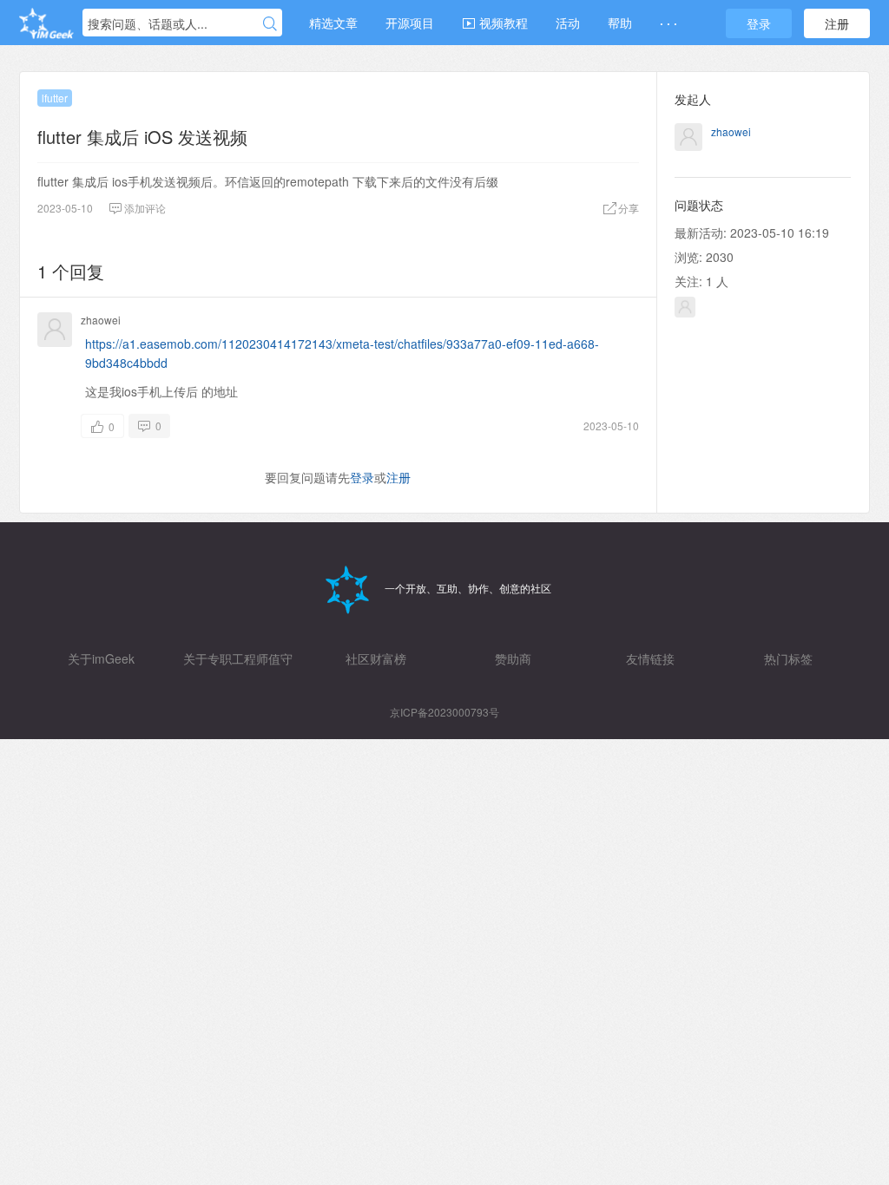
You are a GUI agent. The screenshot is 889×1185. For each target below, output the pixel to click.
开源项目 (409, 22)
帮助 (620, 22)
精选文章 (333, 22)
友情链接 (650, 658)
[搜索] (270, 23)
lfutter (55, 97)
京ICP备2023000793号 (444, 711)
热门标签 (788, 658)
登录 (759, 23)
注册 (837, 23)
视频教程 (502, 22)
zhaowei (101, 319)
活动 (568, 22)
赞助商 (513, 658)
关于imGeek (101, 658)
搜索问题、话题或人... (147, 23)
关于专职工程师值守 (238, 658)
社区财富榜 (376, 658)
